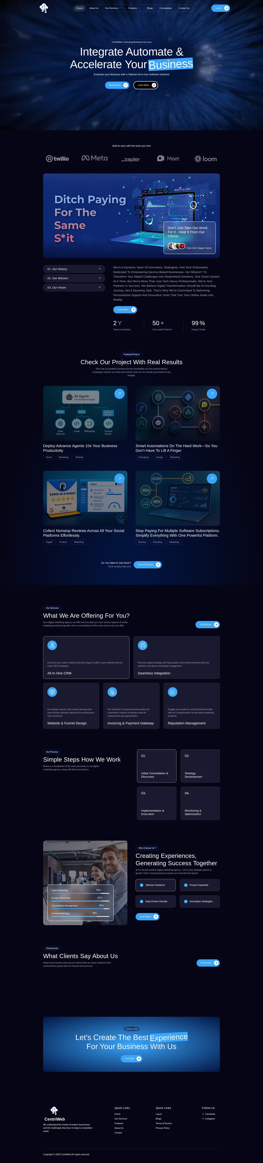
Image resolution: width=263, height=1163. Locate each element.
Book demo (115, 85)
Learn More (143, 85)
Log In (218, 8)
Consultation (166, 8)
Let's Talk (129, 1058)
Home (80, 8)
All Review (206, 963)
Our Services (111, 8)
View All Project (145, 564)
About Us (93, 8)
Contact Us (184, 8)
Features (132, 8)
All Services (205, 624)
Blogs (150, 8)
